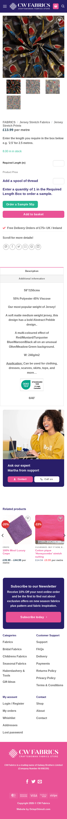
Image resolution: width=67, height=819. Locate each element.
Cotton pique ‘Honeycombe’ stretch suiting (48, 553)
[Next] (64, 543)
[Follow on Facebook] (27, 782)
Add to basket (33, 214)
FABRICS (9, 122)
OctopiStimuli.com (39, 809)
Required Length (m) (14, 162)
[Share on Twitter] (19, 247)
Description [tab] (31, 271)
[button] (5, 6)
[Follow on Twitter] (33, 782)
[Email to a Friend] (25, 247)
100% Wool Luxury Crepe (14, 552)
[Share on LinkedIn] (38, 247)
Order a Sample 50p (20, 204)
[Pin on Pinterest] (32, 247)
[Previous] (3, 543)
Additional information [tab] (32, 278)
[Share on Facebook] (12, 247)
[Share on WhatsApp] (6, 247)
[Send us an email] (40, 782)
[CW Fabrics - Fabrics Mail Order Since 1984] (30, 6)
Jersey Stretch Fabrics (34, 122)
